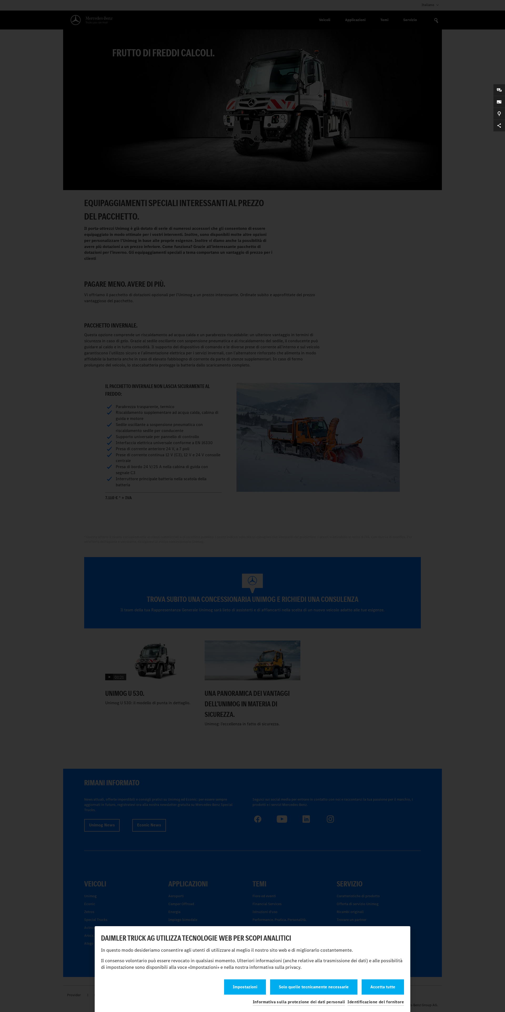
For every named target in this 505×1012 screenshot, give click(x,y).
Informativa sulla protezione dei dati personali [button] (299, 1002)
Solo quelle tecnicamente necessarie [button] (314, 987)
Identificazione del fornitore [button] (375, 1002)
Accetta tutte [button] (382, 987)
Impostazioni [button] (245, 987)
